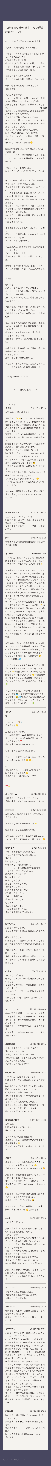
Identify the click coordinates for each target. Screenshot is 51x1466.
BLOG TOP (25, 389)
